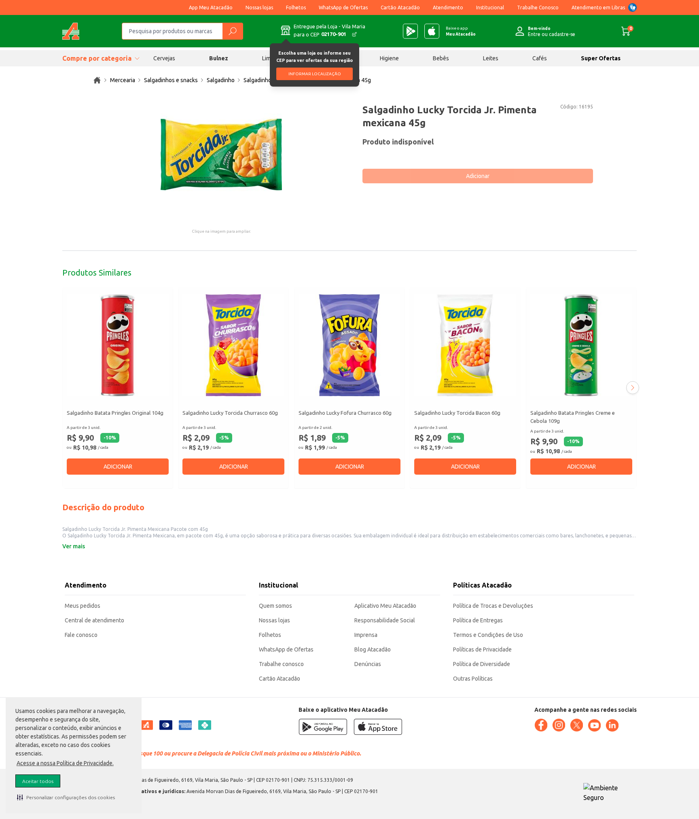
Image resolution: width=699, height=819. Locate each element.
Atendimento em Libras (598, 7)
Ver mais (73, 546)
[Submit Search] (232, 31)
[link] (97, 80)
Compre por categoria (96, 58)
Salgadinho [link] (221, 80)
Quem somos (275, 606)
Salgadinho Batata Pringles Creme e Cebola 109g (572, 417)
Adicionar (477, 176)
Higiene (389, 58)
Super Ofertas (601, 58)
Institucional (490, 7)
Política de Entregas (478, 620)
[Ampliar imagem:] (221, 154)
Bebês (441, 58)
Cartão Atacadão (400, 7)
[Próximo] (632, 387)
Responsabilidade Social (384, 620)
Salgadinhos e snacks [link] (171, 80)
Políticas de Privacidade (482, 649)
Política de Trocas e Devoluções (493, 606)
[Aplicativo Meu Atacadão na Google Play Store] (410, 31)
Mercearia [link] (122, 80)
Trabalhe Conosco (538, 7)
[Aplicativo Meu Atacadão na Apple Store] (431, 31)
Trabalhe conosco (281, 664)
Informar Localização (314, 74)
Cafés (539, 58)
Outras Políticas (473, 678)
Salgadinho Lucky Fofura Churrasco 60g (345, 413)
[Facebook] (540, 725)
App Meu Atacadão (211, 7)
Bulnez (218, 58)
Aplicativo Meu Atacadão (385, 606)
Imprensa (365, 635)
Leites (490, 58)
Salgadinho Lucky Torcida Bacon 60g (457, 413)
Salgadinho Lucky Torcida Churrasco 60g (230, 413)
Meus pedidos (82, 606)
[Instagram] (558, 725)
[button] (65, 797)
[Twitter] (576, 725)
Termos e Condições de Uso (488, 635)
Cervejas (164, 58)
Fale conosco (81, 635)
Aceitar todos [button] (37, 781)
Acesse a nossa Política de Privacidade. (65, 763)
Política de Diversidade (481, 664)
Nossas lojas (259, 7)
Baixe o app (461, 31)
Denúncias (367, 664)
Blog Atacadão (372, 649)
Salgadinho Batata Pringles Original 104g (115, 413)
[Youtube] (594, 725)
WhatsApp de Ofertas (343, 7)
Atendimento (448, 7)
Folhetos (296, 7)
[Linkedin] (612, 725)
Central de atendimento (94, 620)
